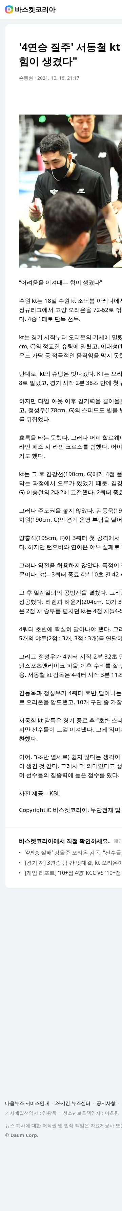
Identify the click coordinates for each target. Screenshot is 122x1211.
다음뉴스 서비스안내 (27, 1103)
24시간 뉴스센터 (72, 1103)
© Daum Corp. (21, 1135)
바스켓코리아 (35, 9)
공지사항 (106, 1103)
